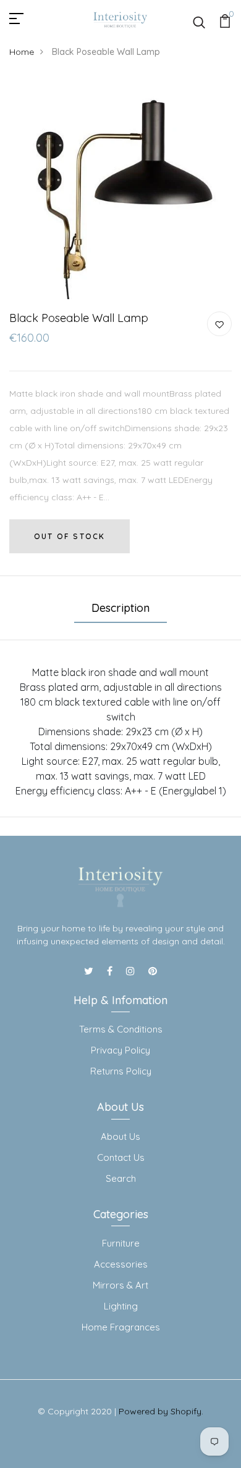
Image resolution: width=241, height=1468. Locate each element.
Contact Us (121, 1157)
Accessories (121, 1264)
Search (121, 1178)
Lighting (121, 1306)
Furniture (121, 1243)
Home (21, 51)
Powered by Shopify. (161, 1411)
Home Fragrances (121, 1327)
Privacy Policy (120, 1050)
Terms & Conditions (121, 1029)
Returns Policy (120, 1071)
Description (120, 608)
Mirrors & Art (120, 1285)
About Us (120, 1136)
